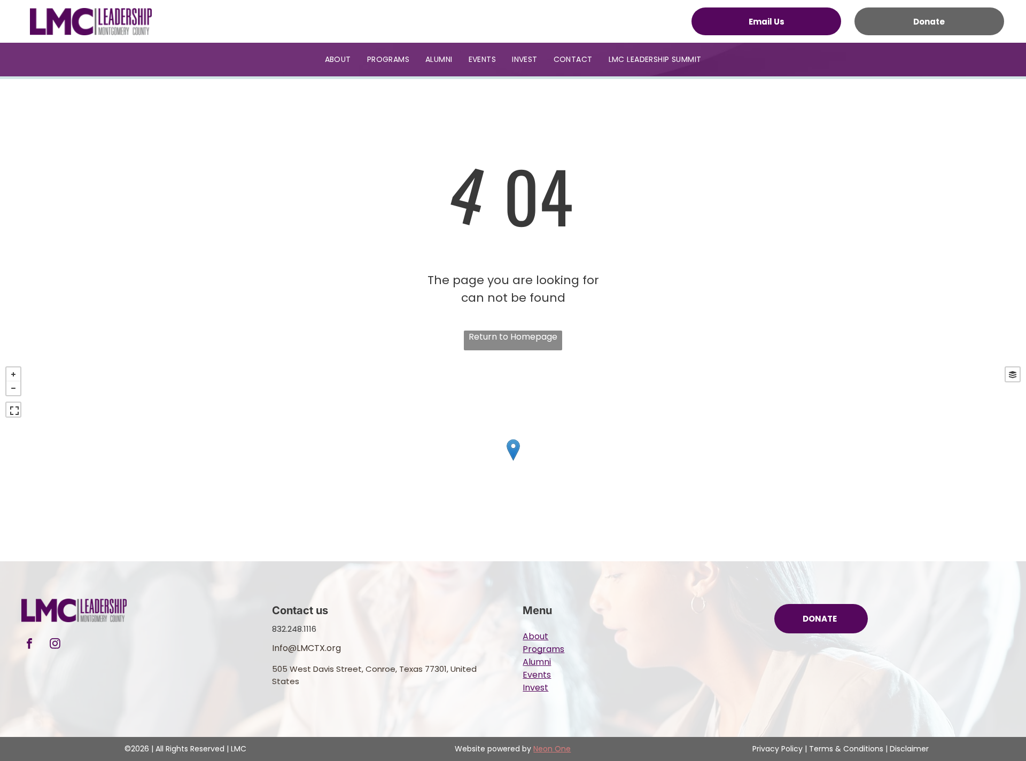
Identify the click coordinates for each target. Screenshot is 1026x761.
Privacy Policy (777, 748)
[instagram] (55, 645)
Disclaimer (909, 748)
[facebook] (29, 645)
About (535, 636)
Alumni (537, 662)
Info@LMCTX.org (306, 648)
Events (537, 675)
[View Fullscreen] (13, 410)
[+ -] (513, 461)
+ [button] (13, 374)
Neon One (552, 748)
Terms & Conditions (846, 748)
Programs (543, 649)
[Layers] (1013, 374)
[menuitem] (338, 59)
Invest (535, 687)
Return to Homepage (513, 337)
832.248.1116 (294, 628)
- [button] (13, 388)
